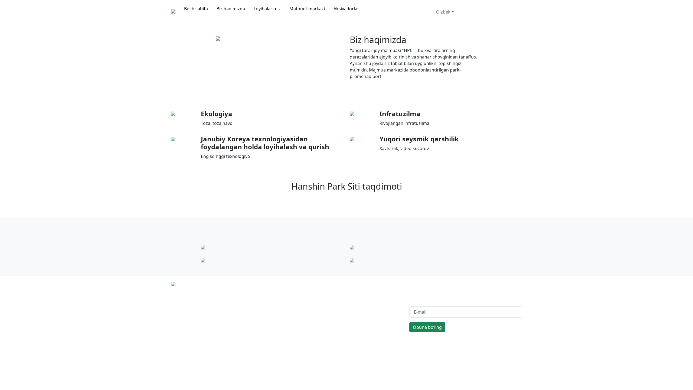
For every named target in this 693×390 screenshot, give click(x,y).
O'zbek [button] (443, 12)
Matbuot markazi (307, 9)
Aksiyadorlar (346, 9)
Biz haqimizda (231, 9)
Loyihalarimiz (267, 9)
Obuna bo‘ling (427, 327)
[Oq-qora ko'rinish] (432, 6)
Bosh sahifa (196, 9)
